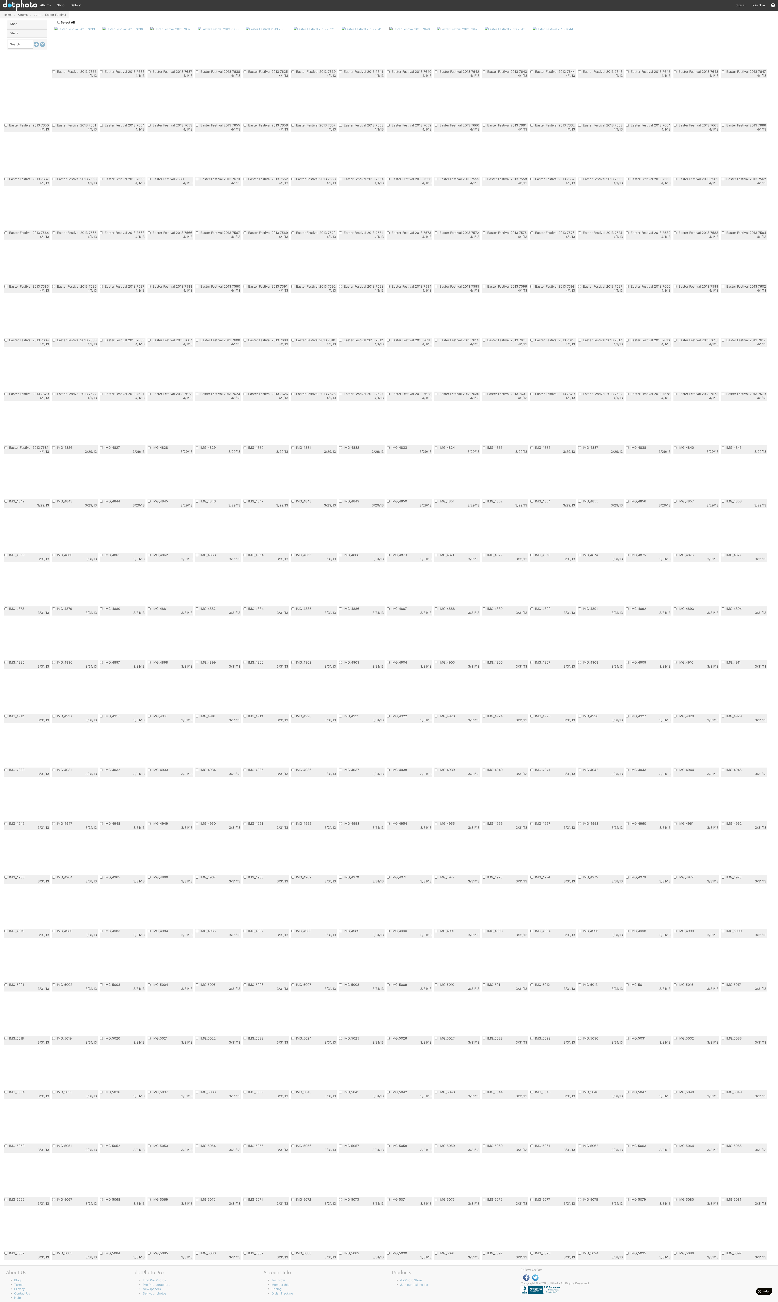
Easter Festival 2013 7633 (76, 71)
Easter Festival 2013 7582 (650, 232)
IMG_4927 (638, 716)
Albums (45, 5)
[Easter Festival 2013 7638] (218, 29)
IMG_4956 (494, 823)
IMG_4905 (446, 662)
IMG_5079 (638, 1199)
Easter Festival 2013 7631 (506, 394)
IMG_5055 (255, 1146)
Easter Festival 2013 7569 (267, 232)
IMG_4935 (255, 770)
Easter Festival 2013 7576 (554, 232)
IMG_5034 (16, 1092)
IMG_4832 (351, 447)
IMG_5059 (446, 1146)
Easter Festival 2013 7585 (28, 286)
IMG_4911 (733, 662)
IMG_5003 (112, 984)
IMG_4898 (160, 662)
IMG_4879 (64, 608)
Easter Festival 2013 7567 (219, 232)
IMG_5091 (446, 1253)
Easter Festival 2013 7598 (554, 286)
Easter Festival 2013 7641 (363, 71)
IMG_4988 (303, 931)
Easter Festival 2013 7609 (267, 340)
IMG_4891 (590, 608)
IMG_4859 (16, 555)
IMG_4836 (542, 447)
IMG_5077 (542, 1199)
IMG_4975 (590, 877)
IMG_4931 (64, 770)
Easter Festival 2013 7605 (76, 340)
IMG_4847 (255, 501)
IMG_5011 (493, 984)
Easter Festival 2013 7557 (554, 179)
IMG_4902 (303, 662)
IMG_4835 (494, 447)
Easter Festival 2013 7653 (172, 125)
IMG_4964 (64, 877)
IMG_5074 (399, 1199)
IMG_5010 (446, 984)
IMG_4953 (351, 823)
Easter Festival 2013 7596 (506, 286)
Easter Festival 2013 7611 (410, 340)
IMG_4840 (686, 447)
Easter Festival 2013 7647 (745, 71)
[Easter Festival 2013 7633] (75, 29)
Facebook (526, 1277)
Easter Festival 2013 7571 (363, 232)
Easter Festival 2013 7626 (267, 394)
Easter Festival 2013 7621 (124, 394)
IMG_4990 (399, 931)
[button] (773, 5)
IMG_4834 (446, 447)
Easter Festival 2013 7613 (506, 340)
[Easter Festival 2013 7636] (123, 29)
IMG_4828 (160, 447)
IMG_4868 (351, 555)
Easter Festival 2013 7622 (76, 394)
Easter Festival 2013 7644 (554, 71)
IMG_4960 (638, 823)
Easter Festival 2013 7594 (411, 286)
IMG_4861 (112, 555)
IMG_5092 (494, 1253)
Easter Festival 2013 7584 (745, 232)
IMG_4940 (494, 770)
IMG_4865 (303, 555)
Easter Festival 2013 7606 (124, 340)
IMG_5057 (351, 1146)
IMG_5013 (590, 984)
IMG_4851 (446, 501)
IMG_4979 (16, 931)
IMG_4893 (686, 608)
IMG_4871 (446, 555)
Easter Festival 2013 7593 (363, 286)
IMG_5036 (112, 1092)
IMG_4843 (64, 501)
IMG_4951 (255, 823)
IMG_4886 (351, 608)
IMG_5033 (733, 1038)
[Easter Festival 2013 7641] (362, 29)
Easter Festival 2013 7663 (602, 125)
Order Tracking (282, 1293)
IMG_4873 (542, 555)
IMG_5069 (160, 1199)
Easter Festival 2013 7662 (554, 125)
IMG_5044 (494, 1092)
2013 (37, 14)
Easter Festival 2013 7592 (315, 286)
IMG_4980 (64, 931)
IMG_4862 (160, 555)
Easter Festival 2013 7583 (698, 232)
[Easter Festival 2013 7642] (457, 29)
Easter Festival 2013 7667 (28, 179)
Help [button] (17, 1298)
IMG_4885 (303, 608)
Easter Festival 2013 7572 (458, 232)
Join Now (758, 5)
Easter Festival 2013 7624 (219, 394)
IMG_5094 (590, 1253)
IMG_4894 (733, 608)
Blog (17, 1280)
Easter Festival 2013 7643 (506, 71)
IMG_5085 (160, 1253)
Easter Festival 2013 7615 (554, 340)
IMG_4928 (686, 716)
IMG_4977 (686, 877)
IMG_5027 (446, 1038)
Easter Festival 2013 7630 (458, 394)
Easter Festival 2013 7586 (76, 286)
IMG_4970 (351, 877)
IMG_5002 (64, 984)
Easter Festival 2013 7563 (124, 232)
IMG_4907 (542, 662)
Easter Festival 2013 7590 (219, 286)
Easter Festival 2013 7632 (602, 394)
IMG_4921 (351, 716)
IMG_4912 (16, 716)
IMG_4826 (64, 447)
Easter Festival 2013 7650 (28, 125)
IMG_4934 (207, 770)
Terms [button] (18, 1285)
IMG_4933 (160, 770)
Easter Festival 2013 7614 (458, 340)
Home (8, 14)
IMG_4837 (590, 447)
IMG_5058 (399, 1146)
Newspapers (152, 1289)
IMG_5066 (16, 1199)
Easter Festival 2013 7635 (267, 71)
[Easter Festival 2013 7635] (266, 29)
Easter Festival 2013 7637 (172, 71)
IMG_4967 (207, 877)
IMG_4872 (494, 555)
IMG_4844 (112, 501)
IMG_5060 (494, 1146)
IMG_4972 (446, 877)
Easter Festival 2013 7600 (650, 286)
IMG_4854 (542, 501)
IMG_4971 (398, 877)
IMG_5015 (685, 984)
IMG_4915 (112, 716)
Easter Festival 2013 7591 (267, 286)
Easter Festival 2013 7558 (506, 179)
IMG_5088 (303, 1253)
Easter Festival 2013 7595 (458, 286)
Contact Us (22, 1293)
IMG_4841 (733, 447)
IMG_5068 (112, 1199)
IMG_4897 (112, 662)
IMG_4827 (112, 447)
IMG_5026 (399, 1038)
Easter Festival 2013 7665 (698, 125)
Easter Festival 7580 (168, 179)
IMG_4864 (255, 555)
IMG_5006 (255, 984)
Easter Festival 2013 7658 (363, 125)
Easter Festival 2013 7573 (411, 232)
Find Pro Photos (154, 1280)
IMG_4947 (64, 823)
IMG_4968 (255, 877)
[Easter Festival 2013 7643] (505, 29)
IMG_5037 (160, 1092)
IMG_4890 (542, 608)
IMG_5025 (351, 1038)
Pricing (276, 1289)
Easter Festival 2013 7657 (315, 125)
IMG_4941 (542, 770)
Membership (280, 1285)
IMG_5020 (112, 1038)
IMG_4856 (638, 501)
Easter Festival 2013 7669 (124, 179)
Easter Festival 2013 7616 (650, 340)
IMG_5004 (160, 984)
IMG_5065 (733, 1146)
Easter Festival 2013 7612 (363, 340)
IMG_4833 (399, 447)
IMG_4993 (494, 931)
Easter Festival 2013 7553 (315, 179)
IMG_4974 (542, 877)
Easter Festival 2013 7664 (650, 125)
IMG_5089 (351, 1253)
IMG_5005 (207, 984)
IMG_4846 (207, 501)
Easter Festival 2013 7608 (219, 340)
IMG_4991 (446, 931)
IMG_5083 (64, 1253)
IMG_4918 (207, 716)
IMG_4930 (16, 770)
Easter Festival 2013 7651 (76, 125)
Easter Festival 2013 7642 (458, 71)
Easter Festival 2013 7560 (650, 179)
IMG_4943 (638, 770)
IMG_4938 (399, 770)
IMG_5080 (686, 1199)
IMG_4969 (303, 877)
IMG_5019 (64, 1038)
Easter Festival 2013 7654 (124, 125)
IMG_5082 (16, 1253)
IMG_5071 (255, 1199)
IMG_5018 (16, 1038)
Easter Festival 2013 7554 (363, 179)
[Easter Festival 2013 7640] (409, 29)
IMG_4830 (255, 447)
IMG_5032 (686, 1038)
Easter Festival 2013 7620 (28, 394)
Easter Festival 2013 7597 (602, 286)
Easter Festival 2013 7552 (267, 179)
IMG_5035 (64, 1092)
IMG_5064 (686, 1146)
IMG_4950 (207, 823)
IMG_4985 (207, 931)
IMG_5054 (207, 1146)
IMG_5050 (16, 1146)
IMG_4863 (207, 555)
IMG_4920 (303, 716)
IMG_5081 (733, 1199)
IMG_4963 (16, 877)
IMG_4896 (64, 662)
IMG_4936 (303, 770)
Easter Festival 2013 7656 (267, 125)
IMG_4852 (494, 501)
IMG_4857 (686, 501)
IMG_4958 (590, 823)
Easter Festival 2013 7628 (411, 394)
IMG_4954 (399, 823)
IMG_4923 (446, 716)
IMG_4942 (590, 770)
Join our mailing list (414, 1285)
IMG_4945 (733, 770)
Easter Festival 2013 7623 (172, 394)
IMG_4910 (685, 662)
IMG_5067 (64, 1199)
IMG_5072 (303, 1199)
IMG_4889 (494, 608)
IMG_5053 (160, 1146)
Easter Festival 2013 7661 (506, 125)
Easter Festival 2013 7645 (650, 71)
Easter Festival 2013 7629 (554, 394)
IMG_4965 (112, 877)
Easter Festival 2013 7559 (602, 179)
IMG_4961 (685, 823)
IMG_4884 (255, 608)
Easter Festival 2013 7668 (76, 179)
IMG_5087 (255, 1253)
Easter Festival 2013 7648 (698, 71)
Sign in (741, 5)
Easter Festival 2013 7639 (315, 71)
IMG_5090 (399, 1253)
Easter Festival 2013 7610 (315, 340)
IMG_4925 (542, 716)
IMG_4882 (207, 608)
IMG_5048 (686, 1092)
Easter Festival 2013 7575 (506, 232)
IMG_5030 (590, 1038)
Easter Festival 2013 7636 (124, 71)
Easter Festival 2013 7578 (650, 394)
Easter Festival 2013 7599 (698, 286)
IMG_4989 (351, 931)
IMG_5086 (207, 1253)
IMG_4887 (399, 608)
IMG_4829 (207, 447)
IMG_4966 (160, 877)
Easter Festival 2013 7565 (76, 232)
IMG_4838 (638, 447)
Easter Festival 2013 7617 (602, 340)
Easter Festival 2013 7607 (172, 340)
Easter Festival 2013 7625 (315, 394)
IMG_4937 (351, 770)
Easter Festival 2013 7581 (28, 447)
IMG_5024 (303, 1038)
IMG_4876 (686, 555)
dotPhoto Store (411, 1280)
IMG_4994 (542, 931)
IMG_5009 (399, 984)
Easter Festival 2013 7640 (411, 71)
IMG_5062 (590, 1146)
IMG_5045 (542, 1092)
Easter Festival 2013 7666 (745, 125)
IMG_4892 (638, 608)
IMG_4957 (542, 823)
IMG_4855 (590, 501)
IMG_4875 (638, 555)
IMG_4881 (159, 608)
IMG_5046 (590, 1092)
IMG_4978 (733, 877)
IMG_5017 (733, 984)
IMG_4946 (16, 823)
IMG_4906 (494, 662)
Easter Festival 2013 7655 (219, 125)
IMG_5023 (255, 1038)
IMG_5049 (733, 1092)
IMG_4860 (64, 555)
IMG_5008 (351, 984)
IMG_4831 (303, 447)
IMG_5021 (159, 1038)
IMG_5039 (255, 1092)
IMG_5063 (638, 1146)
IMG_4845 (160, 501)
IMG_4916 (159, 716)
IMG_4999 (686, 931)
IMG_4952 (303, 823)
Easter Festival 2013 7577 (698, 394)
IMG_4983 (112, 931)
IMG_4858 (733, 501)
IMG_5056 (303, 1146)
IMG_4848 (303, 501)
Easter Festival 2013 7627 (363, 394)
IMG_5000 (733, 931)
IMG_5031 (637, 1038)
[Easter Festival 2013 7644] (553, 29)
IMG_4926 (590, 716)
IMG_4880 (112, 608)
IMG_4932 (112, 770)
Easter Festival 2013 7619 (745, 340)
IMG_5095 (638, 1253)
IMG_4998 (638, 931)
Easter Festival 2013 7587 (124, 286)
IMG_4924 (494, 716)
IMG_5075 (446, 1199)
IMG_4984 (160, 931)
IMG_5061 (542, 1146)
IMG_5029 (542, 1038)
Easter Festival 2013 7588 (172, 286)
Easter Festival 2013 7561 (698, 179)
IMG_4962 (733, 823)
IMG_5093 (542, 1253)
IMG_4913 (64, 716)
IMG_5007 (303, 984)
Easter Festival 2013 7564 (28, 232)
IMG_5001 (16, 984)
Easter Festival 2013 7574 (602, 232)
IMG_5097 (733, 1253)
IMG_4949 (160, 823)
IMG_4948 (112, 823)
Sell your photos (154, 1293)
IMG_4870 (399, 555)
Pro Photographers (156, 1285)
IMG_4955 (446, 823)
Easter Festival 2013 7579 (745, 394)
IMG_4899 (207, 662)
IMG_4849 (351, 501)
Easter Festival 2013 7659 (411, 125)
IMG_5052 (112, 1146)
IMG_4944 (686, 770)
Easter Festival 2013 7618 (698, 340)
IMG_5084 (112, 1253)
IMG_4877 (733, 555)
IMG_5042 (399, 1092)
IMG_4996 (590, 931)
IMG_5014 (637, 984)
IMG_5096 (686, 1253)
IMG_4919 (255, 716)
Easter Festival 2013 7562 (745, 179)
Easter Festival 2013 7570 (315, 232)
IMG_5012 (542, 984)
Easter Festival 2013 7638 (219, 71)
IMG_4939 (446, 770)
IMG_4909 (638, 662)
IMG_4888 (446, 608)
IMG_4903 (351, 662)
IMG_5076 (494, 1199)
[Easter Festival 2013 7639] (314, 29)
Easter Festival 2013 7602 (745, 286)
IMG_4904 (399, 662)
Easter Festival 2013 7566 (172, 232)
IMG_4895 (16, 662)
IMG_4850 (399, 501)
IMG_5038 (207, 1092)
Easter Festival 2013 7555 (458, 179)
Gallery (76, 5)
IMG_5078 (590, 1199)
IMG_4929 (733, 716)
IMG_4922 (399, 716)
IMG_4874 (590, 555)
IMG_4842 (16, 501)
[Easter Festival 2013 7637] (170, 29)
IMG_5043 (446, 1092)
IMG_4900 (255, 662)
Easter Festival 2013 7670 (219, 179)
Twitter (535, 1277)
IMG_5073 (351, 1199)
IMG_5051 (64, 1146)
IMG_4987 (255, 931)
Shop (60, 5)
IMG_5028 (494, 1038)
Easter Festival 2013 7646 (602, 71)
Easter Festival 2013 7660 (458, 125)
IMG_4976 (638, 877)
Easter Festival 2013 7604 (28, 340)
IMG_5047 (638, 1092)
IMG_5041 (351, 1092)
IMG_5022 (207, 1038)
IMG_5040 (303, 1092)
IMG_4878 (16, 608)
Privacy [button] (19, 1289)
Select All (68, 22)
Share (14, 33)
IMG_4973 (494, 877)
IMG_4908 (590, 662)
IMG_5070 (207, 1199)
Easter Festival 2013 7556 (411, 179)
